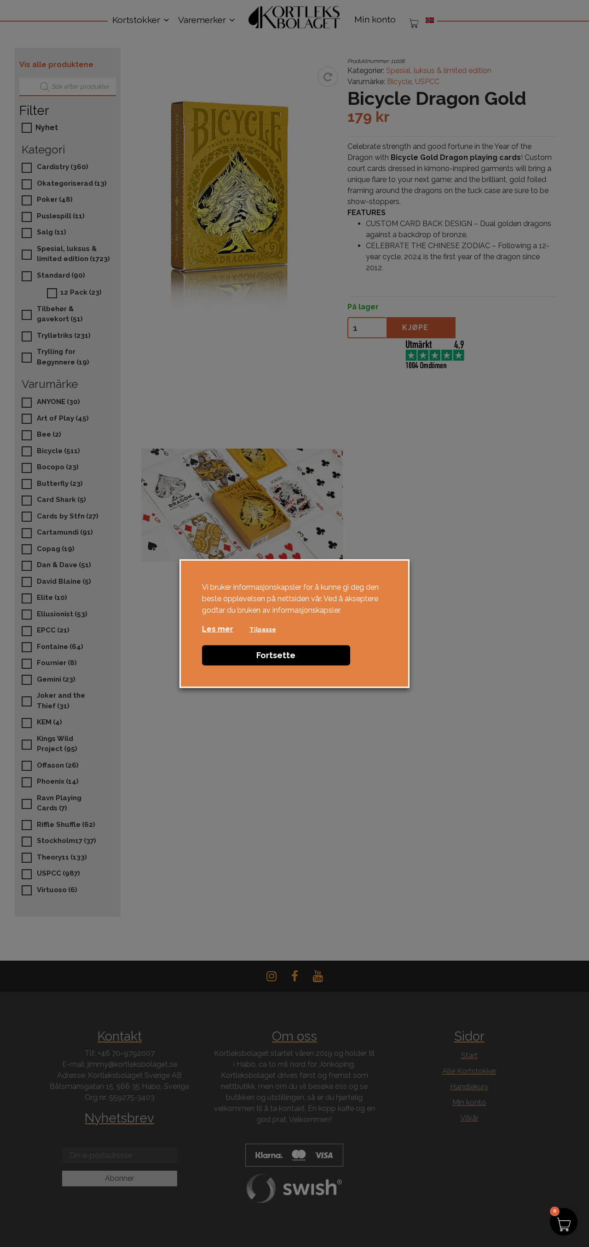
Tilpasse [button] (262, 629)
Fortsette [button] (275, 655)
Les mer (217, 629)
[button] (563, 1222)
